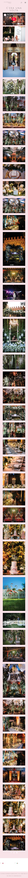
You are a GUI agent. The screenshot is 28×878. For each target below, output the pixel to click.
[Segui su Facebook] (11, 852)
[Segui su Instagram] (14, 852)
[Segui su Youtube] (17, 852)
